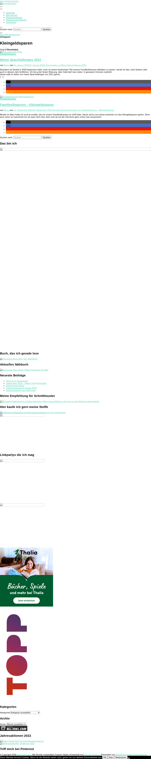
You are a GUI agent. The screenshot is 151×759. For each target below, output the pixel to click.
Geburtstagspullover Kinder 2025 (21, 388)
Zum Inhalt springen (9, 1)
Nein (111, 757)
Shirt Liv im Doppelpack (17, 381)
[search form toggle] (1, 27)
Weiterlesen (120, 757)
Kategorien (5, 712)
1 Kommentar (65, 65)
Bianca (7, 65)
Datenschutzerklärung (16, 20)
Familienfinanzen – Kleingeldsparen (27, 104)
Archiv (3, 724)
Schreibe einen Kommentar (83, 110)
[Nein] (129, 758)
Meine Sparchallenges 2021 (20, 59)
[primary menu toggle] (1, 6)
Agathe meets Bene (15, 386)
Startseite (10, 13)
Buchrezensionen (14, 17)
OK (104, 757)
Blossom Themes (91, 754)
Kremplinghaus (24, 754)
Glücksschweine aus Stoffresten (21, 390)
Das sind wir (11, 15)
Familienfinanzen (8, 54)
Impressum (11, 22)
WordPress (121, 754)
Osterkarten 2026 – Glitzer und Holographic (26, 383)
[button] (8, 82)
